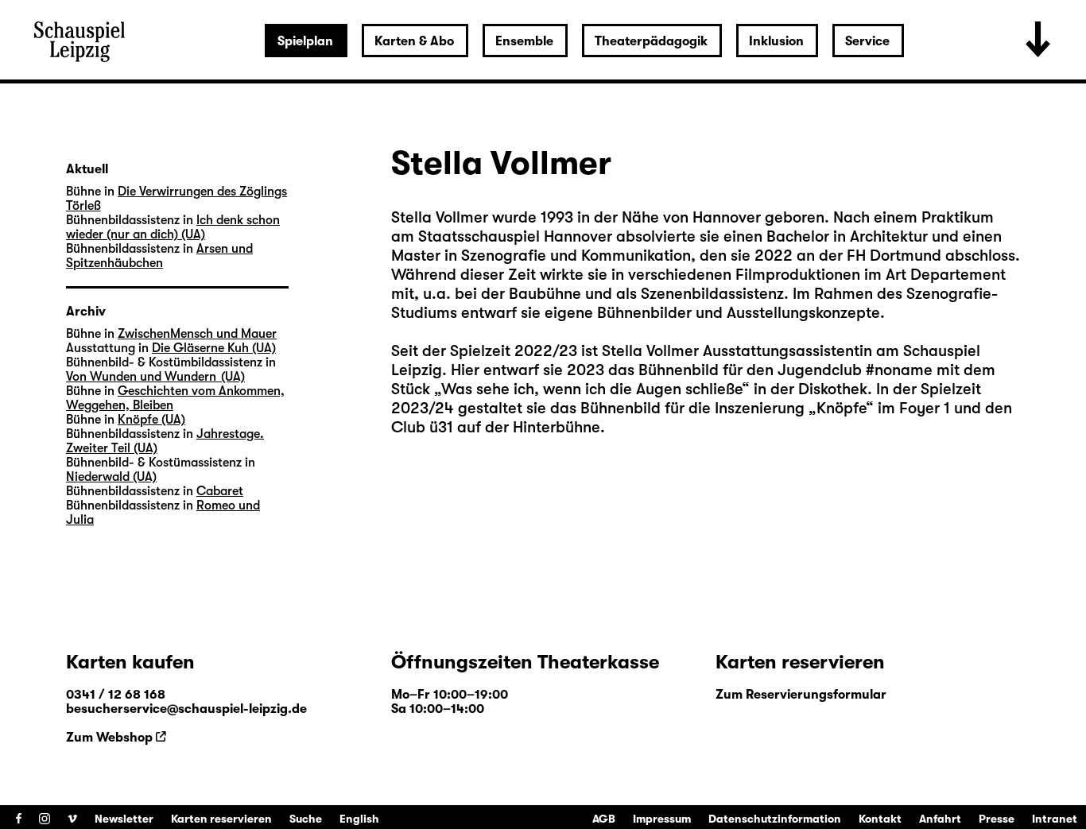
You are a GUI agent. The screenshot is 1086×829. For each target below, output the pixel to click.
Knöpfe (841, 408)
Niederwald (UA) (111, 477)
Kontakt (880, 818)
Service (867, 41)
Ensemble (524, 41)
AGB (603, 818)
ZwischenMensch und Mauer (197, 334)
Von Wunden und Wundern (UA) (155, 377)
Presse (996, 818)
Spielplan (305, 41)
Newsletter (124, 818)
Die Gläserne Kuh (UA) (214, 348)
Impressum (662, 818)
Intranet (1054, 818)
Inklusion (776, 41)
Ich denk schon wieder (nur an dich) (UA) (173, 227)
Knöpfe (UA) (151, 420)
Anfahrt (940, 818)
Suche (305, 818)
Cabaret (219, 491)
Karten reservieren (221, 818)
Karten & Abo (414, 41)
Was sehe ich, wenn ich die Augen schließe (591, 389)
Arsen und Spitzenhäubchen (159, 256)
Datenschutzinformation (774, 818)
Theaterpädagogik (651, 41)
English (359, 818)
